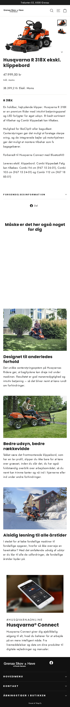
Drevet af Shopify (35, 703)
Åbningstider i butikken (24, 695)
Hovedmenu (13, 676)
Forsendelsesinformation (24, 194)
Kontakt (11, 686)
